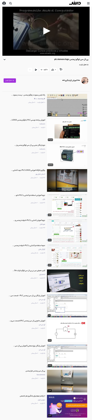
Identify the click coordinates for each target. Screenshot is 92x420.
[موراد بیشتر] (29, 69)
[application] (46, 31)
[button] (46, 31)
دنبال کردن (8, 80)
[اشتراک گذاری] (36, 69)
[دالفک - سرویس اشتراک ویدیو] (77, 3)
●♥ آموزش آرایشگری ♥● (71, 81)
